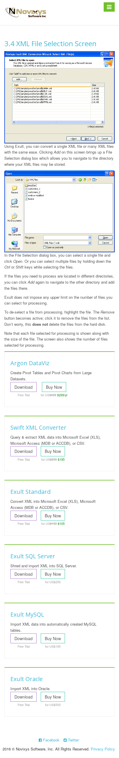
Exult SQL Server (32, 556)
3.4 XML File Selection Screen (50, 43)
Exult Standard (30, 492)
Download (23, 387)
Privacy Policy (103, 749)
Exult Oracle (26, 679)
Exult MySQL (27, 614)
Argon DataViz (29, 363)
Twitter (73, 740)
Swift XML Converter (38, 427)
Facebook (51, 740)
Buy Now (54, 387)
